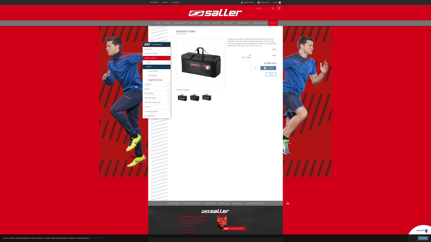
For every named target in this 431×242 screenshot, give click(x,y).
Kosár (276, 2)
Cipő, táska (194, 23)
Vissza (271, 74)
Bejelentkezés (249, 2)
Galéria (165, 2)
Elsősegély (228, 23)
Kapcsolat (175, 2)
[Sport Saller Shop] (215, 12)
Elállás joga (224, 203)
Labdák (205, 23)
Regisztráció (265, 2)
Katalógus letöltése (236, 228)
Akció (157, 23)
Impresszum (237, 203)
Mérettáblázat (173, 203)
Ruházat (167, 23)
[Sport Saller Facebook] (279, 8)
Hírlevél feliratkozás (255, 203)
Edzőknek (216, 23)
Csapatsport (179, 23)
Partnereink (154, 2)
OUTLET (273, 23)
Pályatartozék (243, 23)
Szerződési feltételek (192, 203)
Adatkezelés (209, 203)
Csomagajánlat (259, 23)
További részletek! (97, 238)
